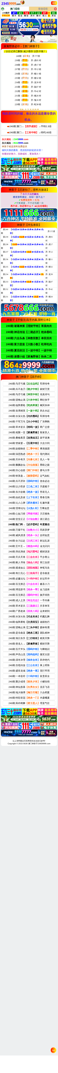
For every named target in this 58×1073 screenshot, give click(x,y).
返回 (54, 3)
